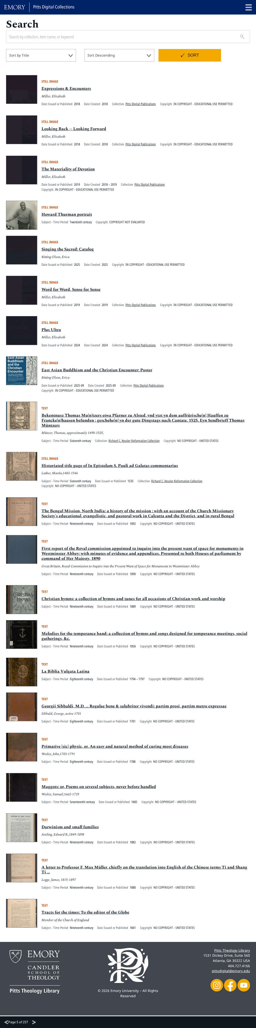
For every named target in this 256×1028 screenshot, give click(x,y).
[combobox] (41, 55)
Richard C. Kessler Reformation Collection (134, 440)
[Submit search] (240, 36)
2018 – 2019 (109, 184)
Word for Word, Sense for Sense (71, 289)
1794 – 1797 (137, 679)
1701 (133, 721)
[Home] (39, 7)
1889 (133, 606)
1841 (133, 927)
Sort (193, 55)
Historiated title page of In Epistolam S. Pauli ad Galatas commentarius (110, 465)
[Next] (34, 1022)
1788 (133, 761)
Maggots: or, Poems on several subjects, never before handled (99, 787)
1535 (131, 481)
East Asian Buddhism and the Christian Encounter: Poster (97, 370)
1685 (134, 802)
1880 (133, 887)
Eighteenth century (81, 679)
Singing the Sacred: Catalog (68, 249)
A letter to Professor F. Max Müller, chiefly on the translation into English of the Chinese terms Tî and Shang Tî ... (144, 870)
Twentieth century (81, 222)
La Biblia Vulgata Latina (66, 671)
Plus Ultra (51, 330)
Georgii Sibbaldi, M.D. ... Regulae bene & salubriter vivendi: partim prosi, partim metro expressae (134, 706)
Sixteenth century (80, 440)
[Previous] (6, 1022)
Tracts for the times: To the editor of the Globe (85, 912)
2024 (77, 345)
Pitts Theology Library (232, 950)
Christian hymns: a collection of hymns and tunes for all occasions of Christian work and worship (133, 599)
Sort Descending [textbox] (101, 55)
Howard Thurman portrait (67, 214)
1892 (133, 523)
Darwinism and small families (70, 827)
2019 (77, 184)
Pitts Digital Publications (141, 104)
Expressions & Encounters (66, 88)
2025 (77, 264)
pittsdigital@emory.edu (231, 970)
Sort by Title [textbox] (19, 55)
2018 (77, 104)
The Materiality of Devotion (68, 169)
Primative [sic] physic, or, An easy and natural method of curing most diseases (115, 746)
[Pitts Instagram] (216, 984)
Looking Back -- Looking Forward (74, 129)
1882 (133, 842)
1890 (133, 574)
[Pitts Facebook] (230, 984)
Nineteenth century (81, 523)
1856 (133, 646)
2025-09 (79, 385)
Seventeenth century (82, 802)
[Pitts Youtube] (244, 984)
